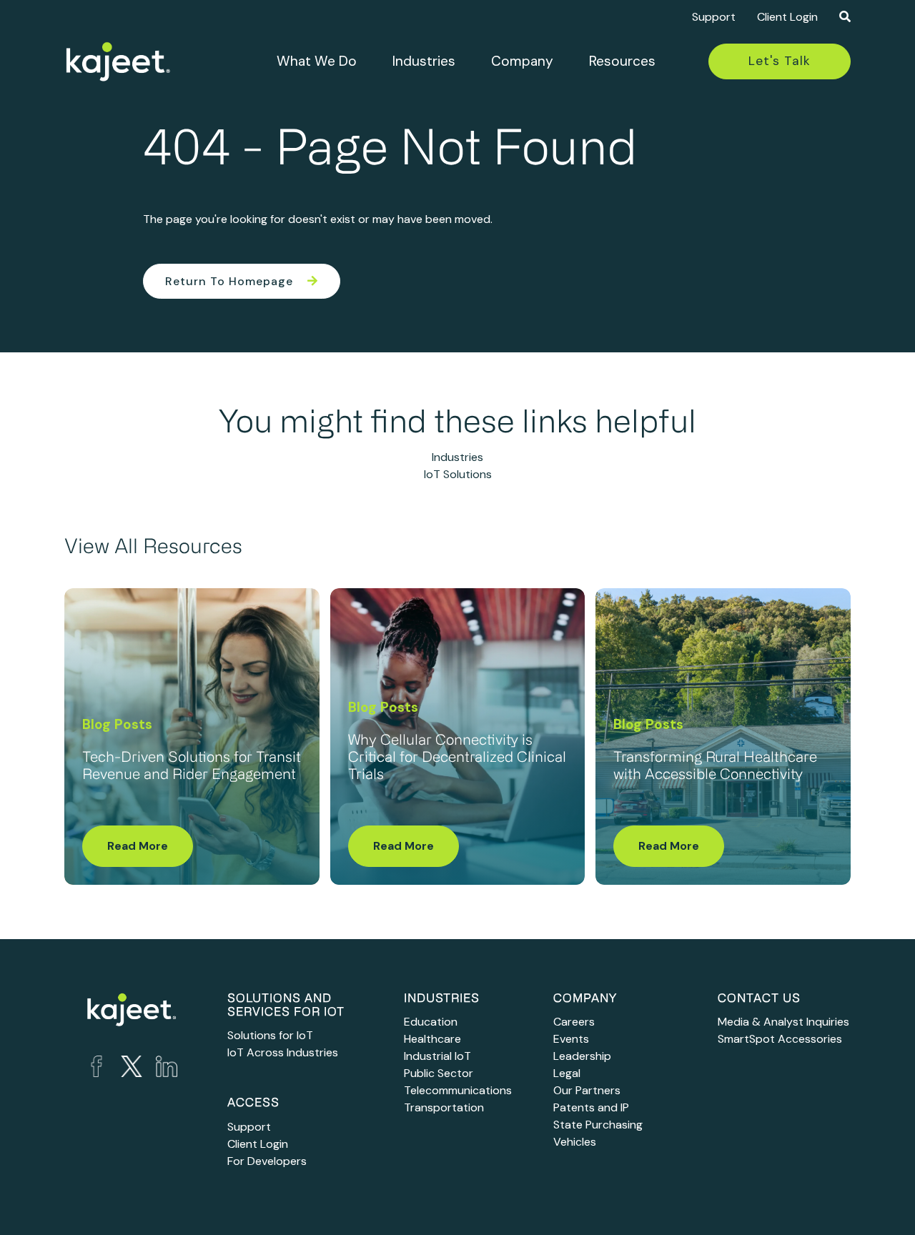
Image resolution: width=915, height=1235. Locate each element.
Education (431, 1021)
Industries (423, 61)
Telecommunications (458, 1090)
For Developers (267, 1161)
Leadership (582, 1055)
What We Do (317, 61)
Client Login (787, 16)
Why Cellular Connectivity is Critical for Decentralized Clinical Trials (457, 758)
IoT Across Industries (282, 1052)
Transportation (444, 1107)
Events (571, 1038)
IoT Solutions (458, 474)
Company (522, 61)
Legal (566, 1073)
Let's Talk (779, 61)
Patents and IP (591, 1107)
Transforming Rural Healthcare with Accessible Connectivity (715, 767)
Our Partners (586, 1090)
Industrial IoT (437, 1055)
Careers (574, 1021)
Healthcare (432, 1038)
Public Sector (438, 1073)
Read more (137, 845)
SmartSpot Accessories (780, 1038)
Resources (622, 61)
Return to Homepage (229, 281)
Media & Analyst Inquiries (783, 1021)
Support (714, 16)
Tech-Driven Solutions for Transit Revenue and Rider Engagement (191, 767)
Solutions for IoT (270, 1035)
